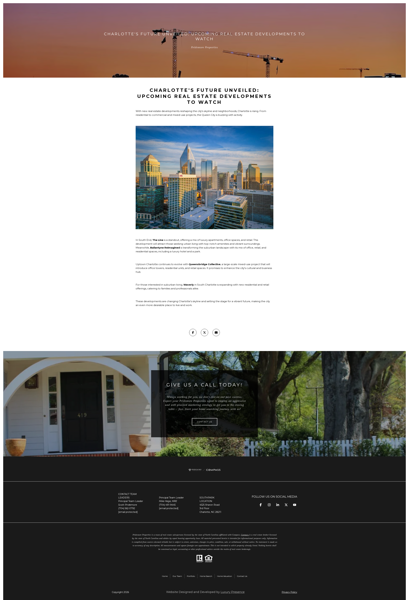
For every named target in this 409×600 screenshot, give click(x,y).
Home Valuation (224, 576)
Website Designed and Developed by (205, 592)
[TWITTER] (286, 505)
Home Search (206, 576)
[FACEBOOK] (260, 505)
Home (165, 576)
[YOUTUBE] (294, 505)
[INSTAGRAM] (269, 505)
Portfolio (191, 576)
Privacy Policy (289, 592)
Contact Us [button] (204, 421)
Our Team (177, 576)
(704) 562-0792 (126, 508)
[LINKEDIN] (277, 505)
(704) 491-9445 (167, 504)
